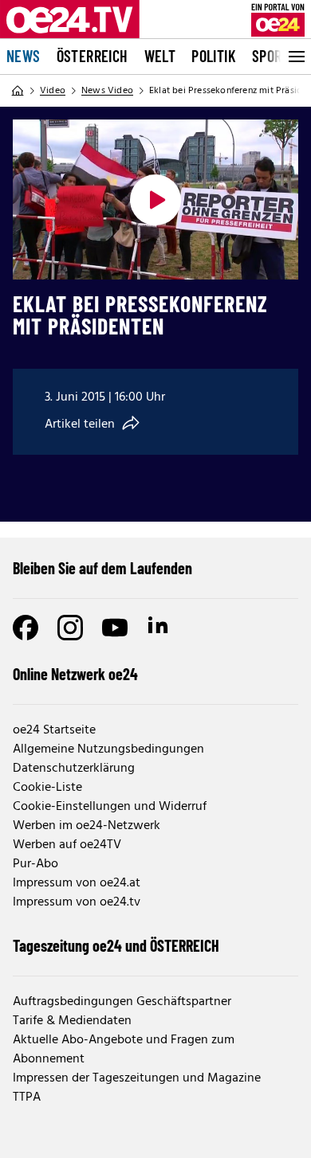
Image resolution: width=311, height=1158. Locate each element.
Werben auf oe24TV (67, 845)
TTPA (27, 1097)
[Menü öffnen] (295, 56)
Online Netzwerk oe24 (75, 673)
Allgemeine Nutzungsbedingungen (108, 749)
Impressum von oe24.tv (76, 902)
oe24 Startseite (54, 730)
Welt (160, 55)
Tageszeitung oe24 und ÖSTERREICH (116, 945)
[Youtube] (115, 627)
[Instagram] (70, 627)
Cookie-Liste (47, 787)
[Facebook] (25, 627)
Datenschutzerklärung (74, 768)
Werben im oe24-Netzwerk (86, 826)
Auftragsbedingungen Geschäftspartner (122, 1002)
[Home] (17, 90)
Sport (270, 55)
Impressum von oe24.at (76, 883)
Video (52, 90)
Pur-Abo (35, 864)
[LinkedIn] (159, 627)
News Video (107, 90)
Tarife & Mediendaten (72, 1021)
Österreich (92, 55)
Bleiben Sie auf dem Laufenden (102, 567)
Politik (213, 55)
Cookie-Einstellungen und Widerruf (110, 806)
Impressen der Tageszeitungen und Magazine (137, 1078)
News (23, 55)
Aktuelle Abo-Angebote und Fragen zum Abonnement (123, 1050)
